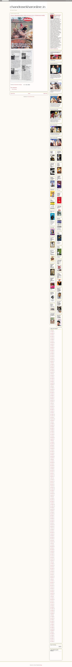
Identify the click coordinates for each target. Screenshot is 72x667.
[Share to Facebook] (28, 84)
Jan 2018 (51, 468)
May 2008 (51, 633)
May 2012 (51, 565)
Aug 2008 (51, 630)
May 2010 (51, 599)
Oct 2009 (51, 610)
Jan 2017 (51, 487)
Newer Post (13, 93)
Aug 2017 (51, 476)
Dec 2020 (51, 414)
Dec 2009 (51, 607)
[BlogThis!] (26, 84)
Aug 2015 (51, 510)
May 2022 (51, 389)
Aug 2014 (51, 526)
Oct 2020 (51, 417)
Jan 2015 (51, 518)
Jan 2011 (51, 588)
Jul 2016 (51, 496)
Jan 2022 (51, 395)
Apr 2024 (51, 367)
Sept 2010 (51, 593)
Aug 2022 (51, 384)
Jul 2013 (51, 543)
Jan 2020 (51, 431)
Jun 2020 (51, 423)
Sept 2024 (51, 359)
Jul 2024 (51, 362)
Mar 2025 (51, 350)
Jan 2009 (51, 624)
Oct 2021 (51, 398)
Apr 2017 (51, 482)
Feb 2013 (51, 551)
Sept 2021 (51, 400)
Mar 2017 (51, 484)
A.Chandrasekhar (58, 15)
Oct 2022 (51, 381)
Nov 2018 (51, 453)
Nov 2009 (51, 608)
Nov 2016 (51, 490)
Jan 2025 (51, 353)
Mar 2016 (51, 501)
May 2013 (51, 546)
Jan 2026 (51, 339)
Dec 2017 (51, 470)
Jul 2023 (51, 373)
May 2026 (51, 333)
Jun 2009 (51, 616)
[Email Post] (24, 84)
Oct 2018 (51, 454)
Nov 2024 (51, 356)
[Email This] (25, 84)
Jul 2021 (51, 403)
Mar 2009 (51, 621)
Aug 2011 (51, 577)
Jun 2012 (51, 563)
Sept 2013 (51, 541)
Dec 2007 (51, 636)
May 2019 (51, 443)
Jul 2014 (51, 527)
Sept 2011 (51, 576)
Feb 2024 (51, 369)
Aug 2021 (51, 401)
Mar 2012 (51, 568)
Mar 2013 (51, 549)
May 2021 (51, 406)
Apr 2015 (51, 515)
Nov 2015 (51, 507)
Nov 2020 (51, 415)
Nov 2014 (51, 521)
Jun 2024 (51, 364)
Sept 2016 (51, 493)
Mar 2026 (51, 336)
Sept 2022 (51, 383)
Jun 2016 (51, 498)
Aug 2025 (51, 344)
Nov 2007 (51, 638)
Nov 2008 (51, 627)
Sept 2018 (51, 456)
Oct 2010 (51, 591)
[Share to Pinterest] (29, 84)
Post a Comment (14, 89)
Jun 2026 (51, 331)
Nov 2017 (51, 471)
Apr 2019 (51, 445)
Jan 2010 (51, 605)
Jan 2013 (51, 552)
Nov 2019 (51, 434)
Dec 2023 (51, 370)
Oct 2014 (51, 523)
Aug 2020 (51, 420)
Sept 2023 (51, 372)
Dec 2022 (51, 378)
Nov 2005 (51, 641)
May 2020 (51, 425)
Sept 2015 (51, 509)
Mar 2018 (51, 465)
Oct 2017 (51, 473)
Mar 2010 (51, 602)
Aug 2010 (51, 594)
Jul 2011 (51, 579)
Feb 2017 (51, 485)
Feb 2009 (51, 622)
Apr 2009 (51, 619)
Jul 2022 (51, 386)
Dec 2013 (51, 537)
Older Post (45, 93)
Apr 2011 (51, 583)
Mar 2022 (51, 392)
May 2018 (51, 462)
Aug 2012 (51, 560)
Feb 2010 (51, 604)
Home (29, 93)
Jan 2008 (51, 635)
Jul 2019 (51, 440)
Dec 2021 (51, 397)
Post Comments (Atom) (31, 96)
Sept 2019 (51, 437)
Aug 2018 (51, 457)
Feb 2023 (51, 375)
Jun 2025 (51, 345)
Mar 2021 (51, 409)
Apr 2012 (51, 566)
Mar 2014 (51, 532)
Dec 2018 (51, 451)
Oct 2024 (51, 358)
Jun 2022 (51, 387)
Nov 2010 (51, 590)
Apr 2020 (51, 426)
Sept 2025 (51, 342)
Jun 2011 (51, 580)
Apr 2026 (51, 334)
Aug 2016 (51, 495)
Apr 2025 (51, 348)
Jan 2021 (51, 412)
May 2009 (51, 618)
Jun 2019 (51, 442)
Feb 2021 (51, 411)
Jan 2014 (51, 535)
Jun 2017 (51, 479)
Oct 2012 (51, 557)
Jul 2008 (51, 632)
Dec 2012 (51, 554)
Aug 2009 (51, 613)
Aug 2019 (51, 439)
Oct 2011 (51, 574)
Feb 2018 (51, 467)
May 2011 (51, 582)
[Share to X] (27, 84)
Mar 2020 (51, 428)
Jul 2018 (51, 459)
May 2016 (51, 499)
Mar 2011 (51, 585)
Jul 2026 (51, 330)
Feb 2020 (51, 429)
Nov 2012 (51, 555)
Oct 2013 (51, 540)
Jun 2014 (51, 529)
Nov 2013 (51, 538)
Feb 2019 (51, 448)
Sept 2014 (51, 524)
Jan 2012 (51, 571)
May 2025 (51, 347)
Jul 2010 (51, 596)
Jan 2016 (51, 504)
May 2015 (51, 513)
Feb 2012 (51, 569)
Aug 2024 (51, 361)
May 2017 (51, 481)
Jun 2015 (51, 512)
